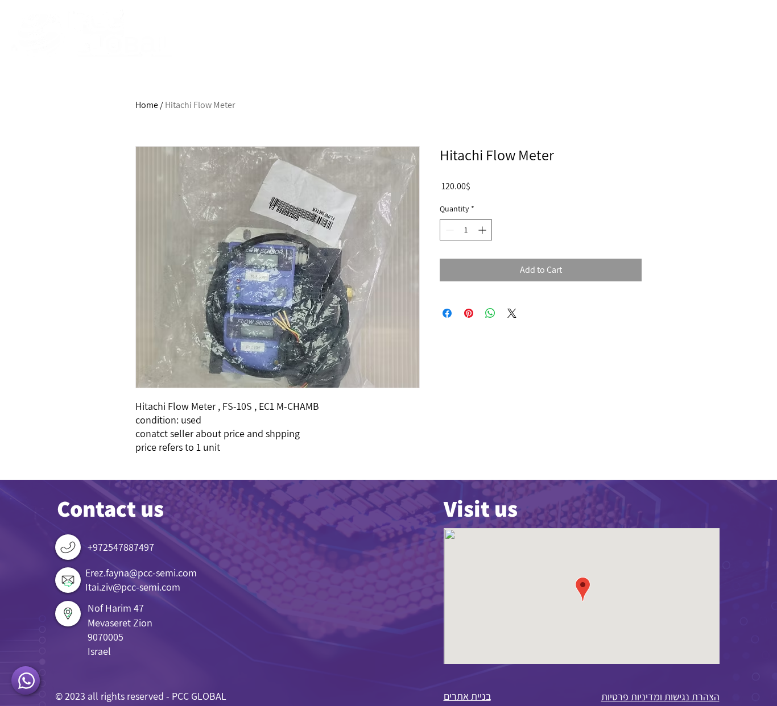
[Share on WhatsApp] (490, 313)
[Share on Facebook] (447, 313)
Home (146, 105)
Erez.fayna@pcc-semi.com (141, 572)
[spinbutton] (466, 230)
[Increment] (483, 230)
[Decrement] (448, 230)
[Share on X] (512, 313)
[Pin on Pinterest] (469, 313)
